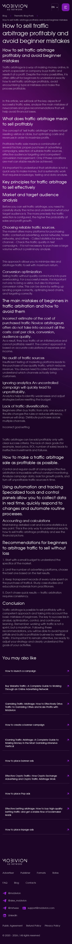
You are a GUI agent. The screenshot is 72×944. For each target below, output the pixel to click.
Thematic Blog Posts (23, 16)
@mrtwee (13, 908)
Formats (41, 873)
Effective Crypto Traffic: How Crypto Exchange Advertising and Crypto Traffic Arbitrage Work (31, 777)
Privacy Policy (52, 926)
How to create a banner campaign (24, 725)
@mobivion (14, 893)
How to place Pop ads (17, 794)
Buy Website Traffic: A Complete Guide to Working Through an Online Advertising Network (33, 688)
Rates (55, 873)
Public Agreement (13, 926)
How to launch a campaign (20, 671)
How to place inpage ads (19, 830)
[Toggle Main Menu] (65, 7)
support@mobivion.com (41, 908)
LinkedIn (12, 915)
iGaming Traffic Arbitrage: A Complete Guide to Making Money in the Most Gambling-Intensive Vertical (32, 743)
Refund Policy (33, 926)
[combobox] (54, 7)
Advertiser (8, 873)
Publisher (25, 873)
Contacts (31, 883)
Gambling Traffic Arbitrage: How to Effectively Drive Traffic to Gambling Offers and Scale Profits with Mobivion (33, 707)
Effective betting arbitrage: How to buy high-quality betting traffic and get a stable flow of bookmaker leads (33, 812)
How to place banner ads (19, 761)
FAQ (5, 883)
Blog (5, 16)
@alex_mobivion (17, 901)
